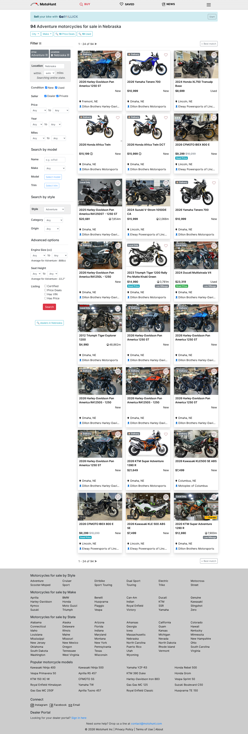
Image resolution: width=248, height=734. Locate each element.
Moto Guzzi (69, 605)
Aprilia (34, 597)
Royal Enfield (135, 605)
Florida (98, 626)
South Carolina (200, 646)
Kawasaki (197, 601)
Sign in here (78, 717)
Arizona (99, 622)
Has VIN (52, 294)
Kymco (34, 605)
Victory (131, 609)
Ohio (194, 642)
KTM (161, 601)
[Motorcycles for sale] (81, 4)
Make (46, 33)
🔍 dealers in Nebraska (49, 322)
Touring (131, 585)
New (51, 87)
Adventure (37, 581)
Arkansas (132, 622)
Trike (162, 585)
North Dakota (167, 642)
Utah (130, 650)
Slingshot (196, 605)
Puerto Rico (134, 646)
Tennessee (69, 650)
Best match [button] (209, 43)
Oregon (67, 646)
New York (100, 642)
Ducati (163, 597)
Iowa (130, 630)
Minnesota (197, 634)
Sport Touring (103, 585)
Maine (66, 634)
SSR (161, 605)
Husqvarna (101, 601)
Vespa (98, 609)
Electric (163, 581)
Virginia (195, 650)
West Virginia (70, 654)
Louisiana (36, 634)
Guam (162, 626)
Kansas (163, 630)
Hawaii (195, 626)
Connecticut (38, 626)
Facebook (60, 704)
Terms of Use (144, 729)
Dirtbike (99, 581)
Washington (37, 654)
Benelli (98, 597)
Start (212, 16)
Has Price (53, 298)
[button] (177, 64)
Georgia (132, 626)
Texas (98, 650)
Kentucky (196, 630)
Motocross (197, 581)
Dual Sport (133, 581)
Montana (100, 638)
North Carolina (136, 642)
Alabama (36, 622)
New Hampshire (201, 638)
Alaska (66, 622)
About (159, 729)
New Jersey (37, 642)
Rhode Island (167, 646)
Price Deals (54, 290)
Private (63, 96)
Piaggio (99, 605)
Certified (53, 286)
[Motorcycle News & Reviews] (163, 4)
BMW (65, 597)
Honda (66, 601)
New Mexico (70, 642)
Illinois (66, 630)
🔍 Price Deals (65, 33)
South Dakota (39, 650)
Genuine (196, 597)
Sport (66, 585)
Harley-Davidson (41, 601)
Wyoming (133, 654)
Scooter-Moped (40, 585)
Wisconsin (100, 654)
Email (76, 704)
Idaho (33, 630)
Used (61, 87)
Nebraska (133, 638)
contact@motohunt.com (146, 723)
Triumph (67, 609)
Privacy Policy (124, 729)
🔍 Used (84, 33)
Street (194, 585)
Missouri (67, 638)
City (34, 33)
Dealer (51, 96)
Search (49, 307)
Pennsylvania (102, 646)
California (165, 622)
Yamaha (164, 609)
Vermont (164, 650)
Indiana (99, 630)
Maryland (100, 634)
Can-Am (132, 597)
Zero (194, 609)
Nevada (163, 638)
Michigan (164, 634)
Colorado (197, 622)
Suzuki (34, 609)
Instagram (41, 704)
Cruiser (67, 581)
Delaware (68, 626)
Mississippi (37, 638)
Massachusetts (136, 634)
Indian (130, 601)
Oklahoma (36, 646)
